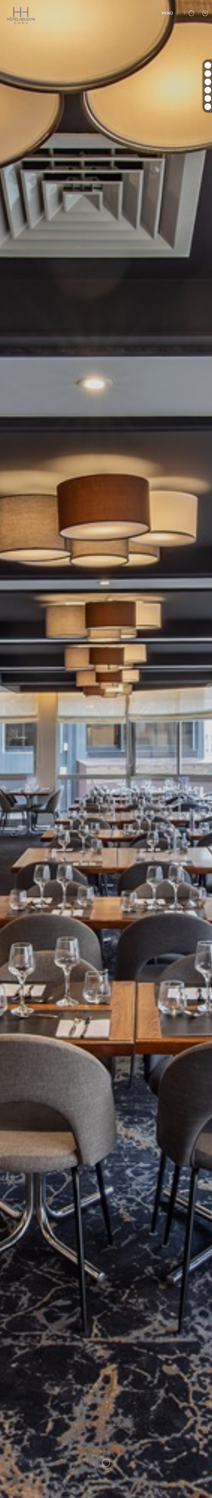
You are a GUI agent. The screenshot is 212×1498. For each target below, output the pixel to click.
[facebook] (208, 82)
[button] (171, 13)
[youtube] (208, 90)
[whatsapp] (208, 98)
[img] (106, 749)
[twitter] (208, 73)
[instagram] (208, 65)
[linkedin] (208, 106)
